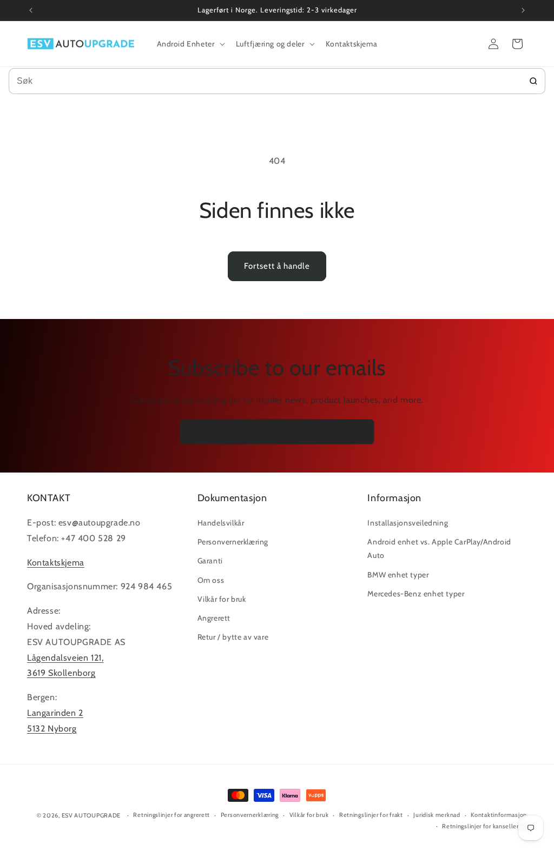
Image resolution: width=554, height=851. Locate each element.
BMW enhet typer (397, 575)
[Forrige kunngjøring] (31, 10)
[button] (189, 43)
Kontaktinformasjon (499, 815)
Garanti (210, 561)
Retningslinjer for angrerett (171, 815)
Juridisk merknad (436, 815)
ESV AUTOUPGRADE (91, 815)
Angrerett (213, 618)
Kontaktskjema (55, 562)
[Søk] (533, 81)
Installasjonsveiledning (407, 523)
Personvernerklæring (232, 542)
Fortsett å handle (277, 266)
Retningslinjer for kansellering (484, 826)
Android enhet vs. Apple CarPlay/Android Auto (439, 548)
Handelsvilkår (221, 523)
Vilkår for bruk (221, 599)
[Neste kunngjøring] (523, 10)
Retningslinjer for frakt (371, 815)
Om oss (211, 580)
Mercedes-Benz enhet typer (415, 594)
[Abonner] (362, 431)
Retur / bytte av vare (233, 637)
